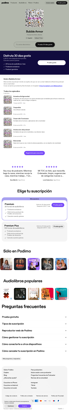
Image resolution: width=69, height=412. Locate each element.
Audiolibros (23, 3)
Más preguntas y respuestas (11, 359)
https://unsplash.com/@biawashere (50, 86)
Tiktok (33, 385)
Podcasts (14, 3)
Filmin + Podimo (33, 3)
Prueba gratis (62, 3)
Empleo (6, 373)
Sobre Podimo (8, 370)
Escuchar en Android (11, 385)
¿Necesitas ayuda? (10, 378)
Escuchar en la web (10, 388)
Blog (5, 375)
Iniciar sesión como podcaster (41, 373)
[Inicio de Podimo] (5, 3)
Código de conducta (11, 396)
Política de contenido (26, 396)
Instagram (34, 383)
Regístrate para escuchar (34, 153)
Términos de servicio (42, 396)
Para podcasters (36, 370)
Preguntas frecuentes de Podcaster (43, 375)
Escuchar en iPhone (10, 383)
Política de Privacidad (57, 396)
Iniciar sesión (50, 3)
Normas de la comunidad (39, 378)
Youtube (34, 388)
